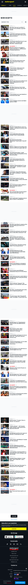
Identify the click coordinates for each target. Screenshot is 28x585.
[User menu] (25, 2)
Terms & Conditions (7, 581)
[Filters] (25, 22)
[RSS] (20, 544)
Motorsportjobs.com (14, 555)
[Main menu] (2, 2)
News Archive (14, 519)
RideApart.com (14, 561)
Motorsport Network (11, 582)
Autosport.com (14, 557)
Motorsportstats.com (14, 559)
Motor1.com (14, 553)
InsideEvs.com (14, 551)
